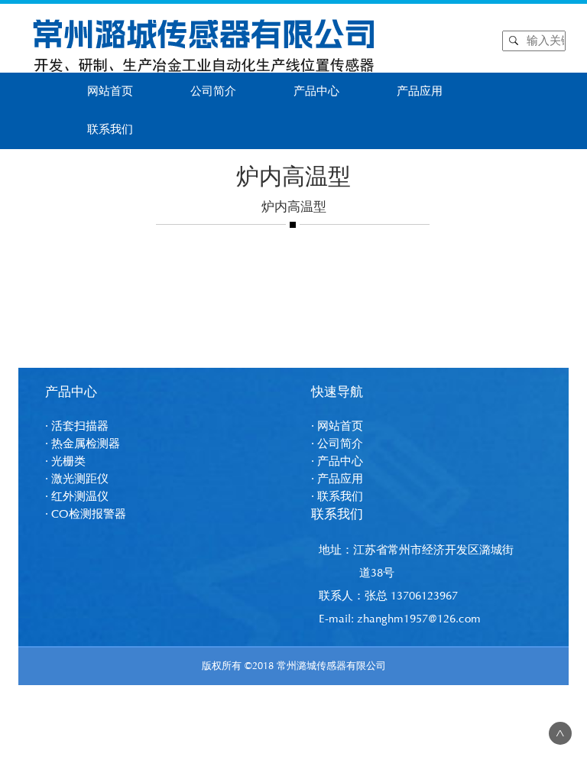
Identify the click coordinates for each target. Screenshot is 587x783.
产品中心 (316, 91)
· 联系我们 (337, 496)
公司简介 (213, 91)
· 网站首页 (337, 426)
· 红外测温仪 (77, 496)
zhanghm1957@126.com (419, 619)
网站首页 (110, 91)
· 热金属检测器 (82, 444)
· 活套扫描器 (77, 426)
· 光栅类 (65, 461)
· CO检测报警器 (85, 514)
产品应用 (420, 91)
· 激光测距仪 (77, 479)
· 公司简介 (337, 444)
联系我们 (110, 129)
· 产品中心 (337, 461)
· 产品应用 (337, 479)
